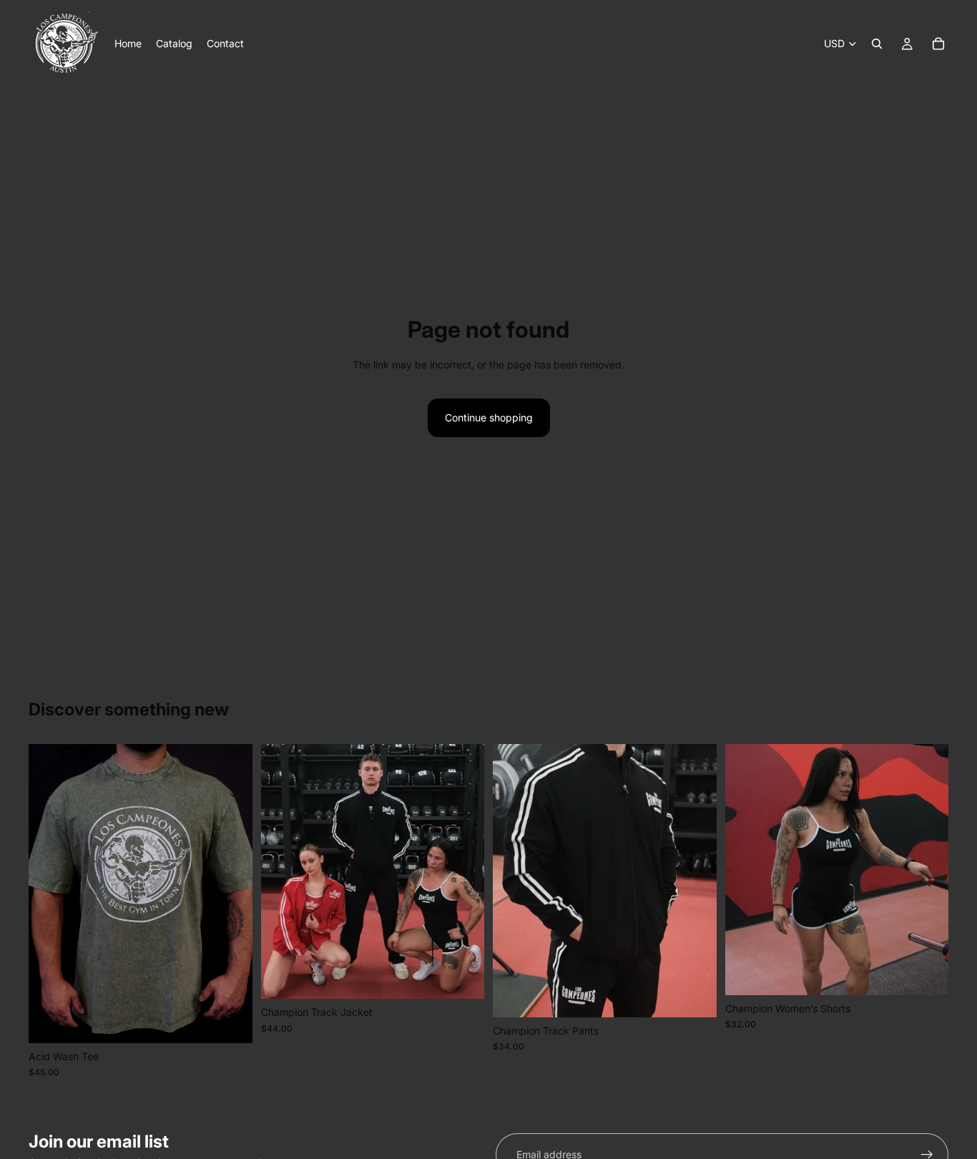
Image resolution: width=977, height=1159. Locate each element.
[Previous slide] (50, 893)
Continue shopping (489, 417)
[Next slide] (231, 893)
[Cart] (938, 43)
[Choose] (230, 1021)
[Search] (877, 43)
